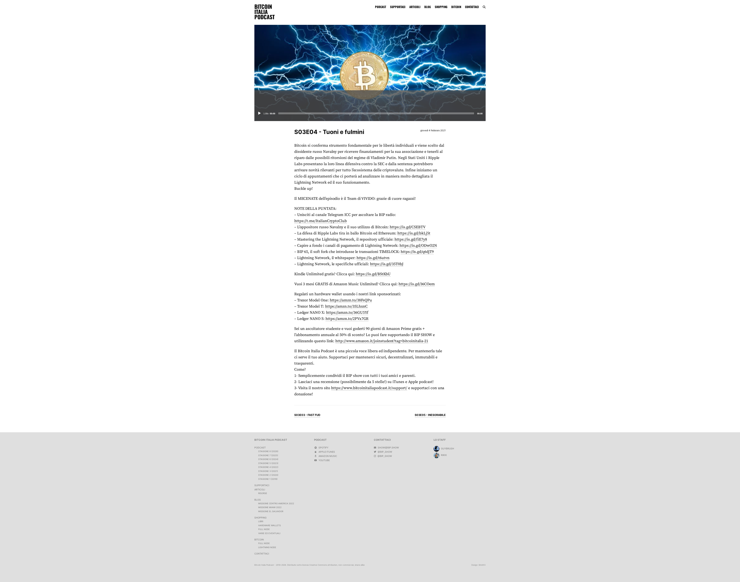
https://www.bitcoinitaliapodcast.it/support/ (369, 388)
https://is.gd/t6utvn (373, 258)
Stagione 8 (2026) (268, 451)
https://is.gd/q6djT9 (417, 251)
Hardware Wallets (269, 525)
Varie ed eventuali (269, 533)
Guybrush (447, 448)
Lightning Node (267, 547)
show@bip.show (388, 447)
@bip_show (384, 451)
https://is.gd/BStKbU (373, 274)
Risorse (262, 493)
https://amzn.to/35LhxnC (346, 306)
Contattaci (472, 7)
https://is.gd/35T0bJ (386, 264)
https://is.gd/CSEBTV (408, 227)
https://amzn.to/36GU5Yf (347, 312)
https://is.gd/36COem (417, 284)
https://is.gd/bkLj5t (413, 233)
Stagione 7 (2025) (268, 455)
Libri (260, 521)
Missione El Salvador (270, 511)
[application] (370, 113)
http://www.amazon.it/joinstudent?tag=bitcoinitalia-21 (381, 341)
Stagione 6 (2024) (268, 459)
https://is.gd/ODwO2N (418, 245)
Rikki (443, 455)
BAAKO (482, 565)
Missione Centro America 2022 (276, 503)
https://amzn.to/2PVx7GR (347, 318)
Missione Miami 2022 (270, 507)
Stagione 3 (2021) (268, 471)
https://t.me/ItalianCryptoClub (320, 221)
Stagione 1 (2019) (268, 479)
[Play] (259, 113)
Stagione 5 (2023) (268, 463)
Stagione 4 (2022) (268, 467)
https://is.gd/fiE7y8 (410, 239)
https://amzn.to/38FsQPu (351, 300)
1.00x (266, 113)
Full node (264, 529)
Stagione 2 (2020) (268, 475)
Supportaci (397, 7)
